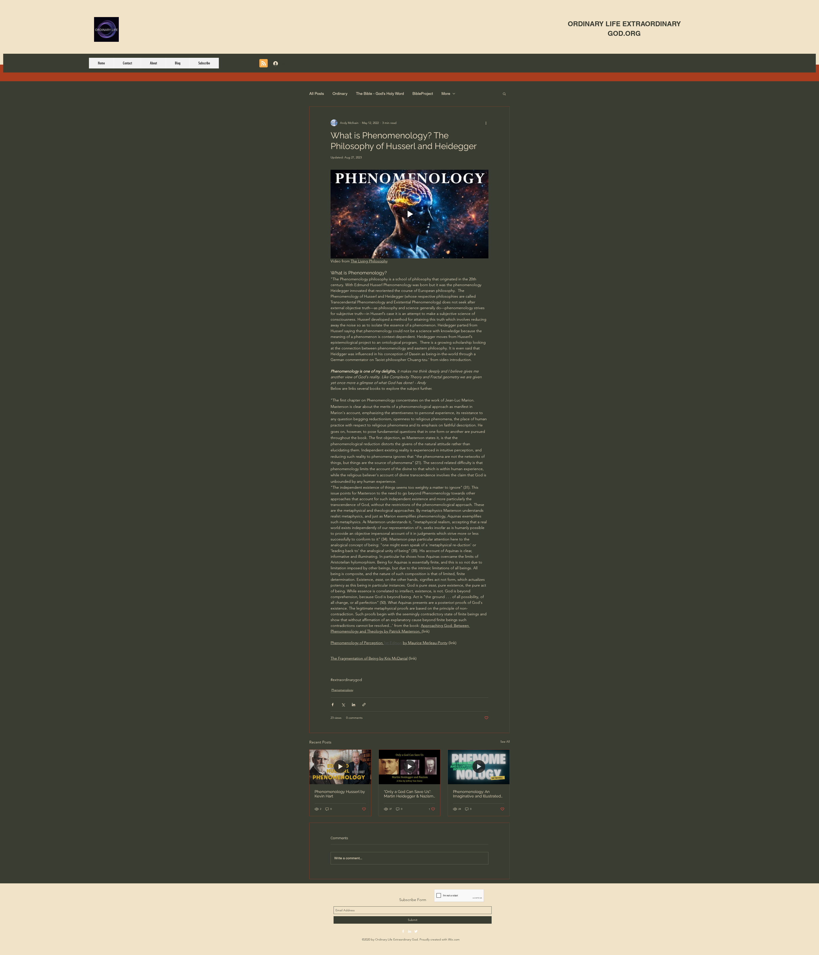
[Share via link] (364, 705)
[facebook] (403, 931)
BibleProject (422, 93)
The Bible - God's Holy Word (380, 93)
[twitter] (416, 931)
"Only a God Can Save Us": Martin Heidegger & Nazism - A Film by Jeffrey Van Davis (409, 793)
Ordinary (340, 93)
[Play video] (409, 214)
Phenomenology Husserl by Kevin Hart (340, 793)
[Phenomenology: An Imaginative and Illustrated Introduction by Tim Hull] (479, 767)
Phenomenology (342, 690)
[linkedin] (409, 931)
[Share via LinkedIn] (353, 705)
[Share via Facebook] (333, 705)
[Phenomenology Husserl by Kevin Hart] (340, 767)
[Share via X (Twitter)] (343, 705)
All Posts (316, 93)
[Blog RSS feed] (263, 63)
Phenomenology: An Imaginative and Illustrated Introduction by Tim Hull (477, 793)
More (445, 93)
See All (505, 741)
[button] (504, 93)
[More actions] (485, 122)
